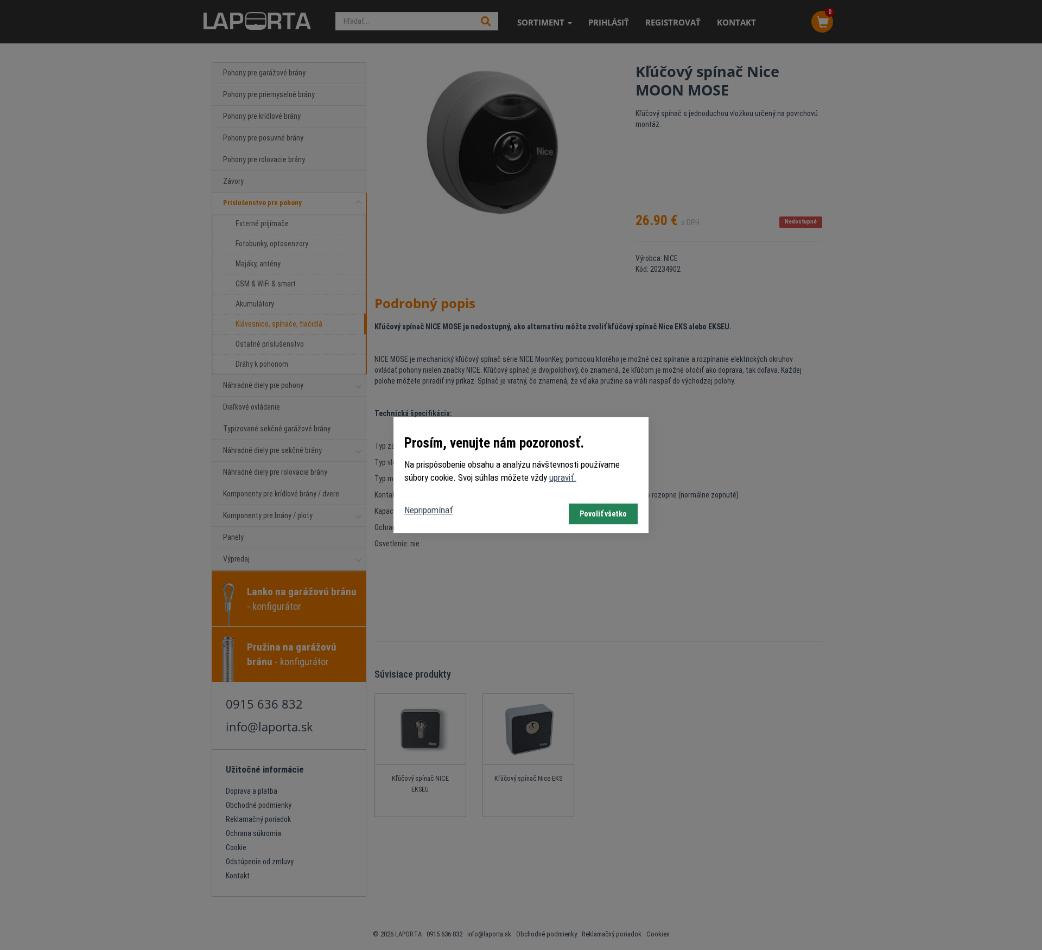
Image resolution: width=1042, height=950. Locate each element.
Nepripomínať (428, 510)
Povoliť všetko (603, 513)
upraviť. (562, 478)
